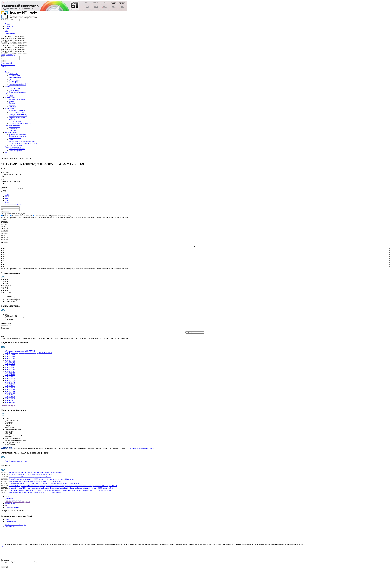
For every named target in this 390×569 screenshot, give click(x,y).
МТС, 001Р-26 (10, 360)
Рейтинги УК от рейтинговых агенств (22, 141)
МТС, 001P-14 (10, 355)
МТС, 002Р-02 (10, 378)
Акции (7, 24)
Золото (11, 101)
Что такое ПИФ (14, 75)
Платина (12, 105)
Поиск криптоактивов (16, 112)
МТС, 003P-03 (10, 398)
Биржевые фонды (15, 77)
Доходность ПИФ (15, 121)
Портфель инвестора (12, 507)
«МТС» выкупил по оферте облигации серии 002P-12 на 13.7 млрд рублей (35, 492)
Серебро (12, 103)
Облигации (9, 26)
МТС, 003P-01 (10, 395)
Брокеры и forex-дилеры (17, 136)
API (6, 152)
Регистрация (10, 55)
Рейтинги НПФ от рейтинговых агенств (23, 143)
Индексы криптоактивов (17, 114)
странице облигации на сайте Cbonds (141, 448)
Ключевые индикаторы (17, 110)
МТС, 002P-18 (10, 373)
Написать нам (10, 498)
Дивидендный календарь (17, 92)
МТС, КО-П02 (10, 402)
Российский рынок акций (18, 116)
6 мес (7, 198)
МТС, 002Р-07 (10, 387)
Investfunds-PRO (10, 503)
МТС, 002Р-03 (10, 380)
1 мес (7, 195)
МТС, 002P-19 (10, 375)
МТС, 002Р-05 (10, 384)
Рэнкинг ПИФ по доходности (19, 83)
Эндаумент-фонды (15, 145)
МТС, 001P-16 (10, 358)
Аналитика (13, 129)
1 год (6, 200)
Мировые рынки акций (17, 118)
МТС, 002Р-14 (10, 391)
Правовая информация (13, 500)
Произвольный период (13, 204)
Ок (2, 546)
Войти (3, 55)
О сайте (7, 496)
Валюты (12, 119)
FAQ (6, 505)
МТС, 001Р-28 (10, 362)
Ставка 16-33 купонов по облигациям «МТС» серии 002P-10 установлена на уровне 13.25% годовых (44, 483)
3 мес (7, 196)
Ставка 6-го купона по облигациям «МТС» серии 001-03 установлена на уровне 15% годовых (41, 479)
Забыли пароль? (6, 63)
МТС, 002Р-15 (10, 393)
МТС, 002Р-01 (10, 376)
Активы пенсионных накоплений (20, 123)
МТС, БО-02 (9, 400)
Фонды (7, 72)
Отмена (3, 67)
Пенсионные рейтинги (17, 149)
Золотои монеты (10, 97)
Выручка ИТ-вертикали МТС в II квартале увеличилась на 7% (30, 474)
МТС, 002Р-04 (10, 382)
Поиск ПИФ (13, 74)
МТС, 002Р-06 (10, 386)
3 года (7, 202)
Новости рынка (14, 127)
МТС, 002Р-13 (10, 389)
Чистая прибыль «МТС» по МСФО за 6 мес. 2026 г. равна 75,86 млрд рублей (35, 472)
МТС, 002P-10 (10, 365)
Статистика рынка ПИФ (17, 85)
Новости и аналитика (12, 125)
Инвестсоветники (15, 138)
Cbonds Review (10, 527)
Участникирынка (11, 132)
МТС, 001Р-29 (10, 364)
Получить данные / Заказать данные (17, 502)
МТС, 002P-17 (10, 371)
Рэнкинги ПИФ (14, 81)
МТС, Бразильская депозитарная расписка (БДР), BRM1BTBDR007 (28, 353)
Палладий (12, 107)
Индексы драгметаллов (17, 99)
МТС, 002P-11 (10, 367)
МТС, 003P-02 (10, 397)
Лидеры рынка (14, 90)
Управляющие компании (17, 134)
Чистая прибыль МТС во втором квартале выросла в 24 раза (30, 477)
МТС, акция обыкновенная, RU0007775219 (20, 351)
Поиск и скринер (15, 88)
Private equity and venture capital (15, 525)
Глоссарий (12, 130)
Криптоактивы (10, 33)
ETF (6, 31)
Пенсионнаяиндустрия (13, 147)
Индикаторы (9, 108)
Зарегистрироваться (8, 65)
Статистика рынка (15, 150)
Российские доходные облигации (16, 461)
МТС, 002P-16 (10, 369)
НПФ (11, 139)
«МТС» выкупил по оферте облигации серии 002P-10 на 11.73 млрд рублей (35, 481)
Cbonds (7, 519)
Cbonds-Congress (10, 521)
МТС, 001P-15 (10, 356)
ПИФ (7, 28)
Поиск (11, 96)
